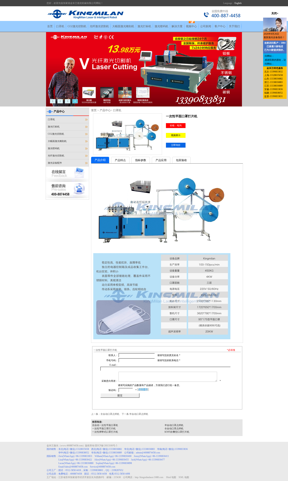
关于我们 (234, 26)
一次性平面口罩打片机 (104, 428)
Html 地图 (171, 477)
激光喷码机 (161, 26)
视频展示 (175, 135)
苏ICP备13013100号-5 (106, 445)
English (238, 3)
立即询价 (175, 145)
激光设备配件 (55, 163)
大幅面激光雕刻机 (123, 26)
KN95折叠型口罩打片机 (177, 431)
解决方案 (177, 26)
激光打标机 (144, 26)
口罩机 (60, 26)
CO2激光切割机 (77, 26)
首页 (50, 26)
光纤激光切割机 (99, 26)
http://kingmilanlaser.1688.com (149, 477)
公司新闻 (205, 26)
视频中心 (191, 26)
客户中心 (220, 26)
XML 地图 (183, 477)
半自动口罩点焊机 (138, 414)
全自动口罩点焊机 (110, 414)
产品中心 (105, 110)
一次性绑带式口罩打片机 (105, 431)
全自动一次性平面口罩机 (105, 425)
